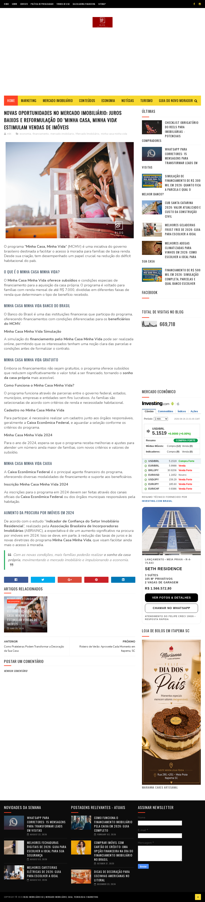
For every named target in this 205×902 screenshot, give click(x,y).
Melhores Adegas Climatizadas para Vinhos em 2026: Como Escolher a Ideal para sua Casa (169, 252)
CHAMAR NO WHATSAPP (171, 608)
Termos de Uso (63, 3)
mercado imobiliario (62, 134)
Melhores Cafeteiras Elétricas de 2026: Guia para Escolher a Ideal (44, 871)
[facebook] (194, 4)
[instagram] (199, 4)
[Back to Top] (198, 897)
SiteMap (102, 3)
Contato (24, 3)
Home (6, 3)
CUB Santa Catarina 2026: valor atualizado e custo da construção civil (183, 209)
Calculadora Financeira (84, 3)
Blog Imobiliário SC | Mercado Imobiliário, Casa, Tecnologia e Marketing (60, 896)
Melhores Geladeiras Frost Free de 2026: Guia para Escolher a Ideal (182, 229)
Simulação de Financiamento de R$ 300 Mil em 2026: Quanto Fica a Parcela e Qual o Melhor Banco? (171, 185)
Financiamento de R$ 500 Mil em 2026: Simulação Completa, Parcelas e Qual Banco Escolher (183, 277)
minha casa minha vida (114, 134)
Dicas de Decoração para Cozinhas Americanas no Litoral (112, 875)
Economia (108, 100)
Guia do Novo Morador (176, 100)
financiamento (41, 134)
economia (25, 134)
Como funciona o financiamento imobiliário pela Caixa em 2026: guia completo (113, 823)
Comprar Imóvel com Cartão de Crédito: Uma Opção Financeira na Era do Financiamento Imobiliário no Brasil (113, 851)
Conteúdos (87, 100)
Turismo (146, 100)
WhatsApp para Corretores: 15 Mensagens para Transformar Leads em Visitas (170, 158)
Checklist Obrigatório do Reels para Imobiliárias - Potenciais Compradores (170, 131)
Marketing (28, 100)
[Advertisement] (102, 61)
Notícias (128, 100)
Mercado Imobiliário (58, 100)
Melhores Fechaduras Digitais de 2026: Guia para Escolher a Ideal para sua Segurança (46, 848)
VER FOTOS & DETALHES (171, 597)
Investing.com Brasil (157, 501)
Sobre (14, 3)
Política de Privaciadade (42, 3)
